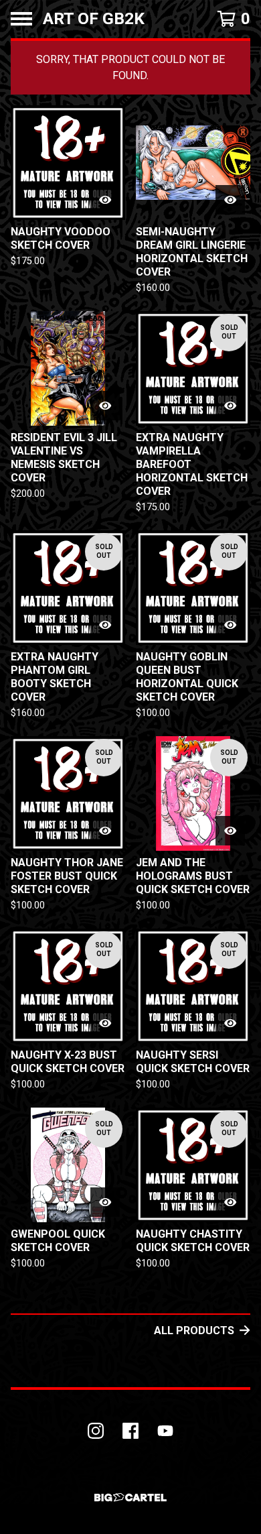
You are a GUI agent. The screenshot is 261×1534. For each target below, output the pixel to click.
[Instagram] (96, 1431)
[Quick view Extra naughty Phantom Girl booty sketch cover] (105, 625)
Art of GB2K (94, 19)
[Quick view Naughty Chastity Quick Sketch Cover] (230, 1202)
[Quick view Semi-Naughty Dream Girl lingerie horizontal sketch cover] (230, 200)
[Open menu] (21, 19)
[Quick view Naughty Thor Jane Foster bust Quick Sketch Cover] (105, 830)
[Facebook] (130, 1431)
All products (194, 1330)
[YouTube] (165, 1431)
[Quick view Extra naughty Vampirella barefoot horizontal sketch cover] (230, 405)
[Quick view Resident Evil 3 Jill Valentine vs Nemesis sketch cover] (105, 405)
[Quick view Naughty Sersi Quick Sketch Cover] (230, 1023)
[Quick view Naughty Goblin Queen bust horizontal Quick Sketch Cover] (230, 625)
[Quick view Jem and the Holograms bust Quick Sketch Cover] (230, 830)
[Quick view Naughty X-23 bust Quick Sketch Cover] (105, 1023)
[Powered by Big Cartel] (130, 1497)
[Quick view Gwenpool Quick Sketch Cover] (105, 1202)
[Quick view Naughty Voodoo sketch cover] (105, 200)
